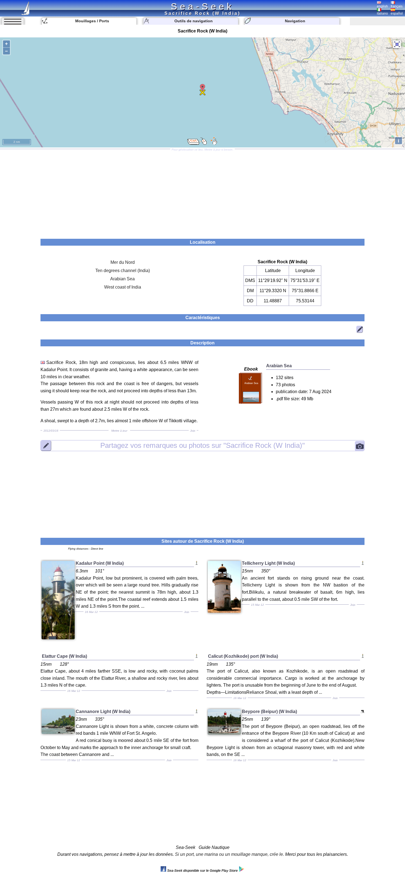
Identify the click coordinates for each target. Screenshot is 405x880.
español (397, 13)
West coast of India (122, 287)
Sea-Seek (202, 6)
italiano (382, 13)
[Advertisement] (202, 192)
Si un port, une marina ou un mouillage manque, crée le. (229, 854)
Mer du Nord (122, 262)
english (382, 6)
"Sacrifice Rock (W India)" (202, 445)
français (397, 6)
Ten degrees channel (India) (122, 270)
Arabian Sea (122, 278)
